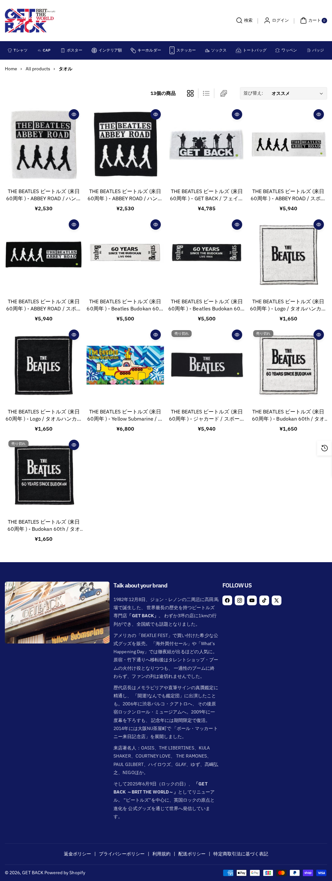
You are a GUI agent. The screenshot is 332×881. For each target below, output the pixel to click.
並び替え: (253, 93)
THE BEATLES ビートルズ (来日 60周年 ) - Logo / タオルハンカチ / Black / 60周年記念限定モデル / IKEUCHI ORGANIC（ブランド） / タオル (43, 415)
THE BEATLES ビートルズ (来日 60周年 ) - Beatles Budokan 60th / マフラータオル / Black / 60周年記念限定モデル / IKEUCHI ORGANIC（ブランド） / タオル (206, 305)
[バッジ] (309, 50)
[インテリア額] (94, 50)
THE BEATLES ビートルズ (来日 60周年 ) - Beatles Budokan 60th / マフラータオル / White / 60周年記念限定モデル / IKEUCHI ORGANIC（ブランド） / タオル (125, 305)
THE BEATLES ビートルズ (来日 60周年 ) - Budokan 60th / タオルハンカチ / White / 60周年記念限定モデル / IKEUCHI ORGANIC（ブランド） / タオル (288, 415)
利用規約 (161, 854)
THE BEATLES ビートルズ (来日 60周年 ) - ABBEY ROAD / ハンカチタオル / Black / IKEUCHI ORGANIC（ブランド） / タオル (125, 195)
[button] (243, 20)
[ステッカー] (172, 50)
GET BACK (32, 872)
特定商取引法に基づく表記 (240, 854)
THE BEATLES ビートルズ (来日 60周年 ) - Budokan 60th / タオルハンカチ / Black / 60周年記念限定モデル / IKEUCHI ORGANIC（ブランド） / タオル (43, 525)
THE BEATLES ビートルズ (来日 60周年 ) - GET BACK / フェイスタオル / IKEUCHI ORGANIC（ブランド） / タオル (206, 195)
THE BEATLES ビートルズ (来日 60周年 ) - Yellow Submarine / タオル (125, 415)
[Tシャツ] (10, 50)
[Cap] (39, 50)
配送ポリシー (192, 854)
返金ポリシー (77, 854)
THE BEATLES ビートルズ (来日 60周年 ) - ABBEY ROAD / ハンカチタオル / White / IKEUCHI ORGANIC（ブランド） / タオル (43, 195)
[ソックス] (207, 50)
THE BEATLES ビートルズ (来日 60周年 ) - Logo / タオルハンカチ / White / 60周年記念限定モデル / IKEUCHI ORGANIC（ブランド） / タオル (288, 305)
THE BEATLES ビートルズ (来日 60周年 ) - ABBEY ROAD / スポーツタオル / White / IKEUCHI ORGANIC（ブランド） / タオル (288, 195)
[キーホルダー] (133, 50)
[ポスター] (63, 50)
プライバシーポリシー (122, 854)
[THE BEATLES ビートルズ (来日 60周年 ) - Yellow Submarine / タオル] (125, 365)
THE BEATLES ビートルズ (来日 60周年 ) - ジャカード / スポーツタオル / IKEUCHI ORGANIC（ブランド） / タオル (207, 415)
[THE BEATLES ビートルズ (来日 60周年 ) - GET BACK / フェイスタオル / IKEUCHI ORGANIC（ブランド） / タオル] (206, 144)
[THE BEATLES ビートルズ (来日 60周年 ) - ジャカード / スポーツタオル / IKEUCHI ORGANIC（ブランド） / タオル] (206, 365)
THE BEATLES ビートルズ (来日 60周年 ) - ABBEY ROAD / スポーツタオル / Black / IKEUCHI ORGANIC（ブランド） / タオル (43, 305)
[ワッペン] (277, 50)
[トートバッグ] (238, 50)
